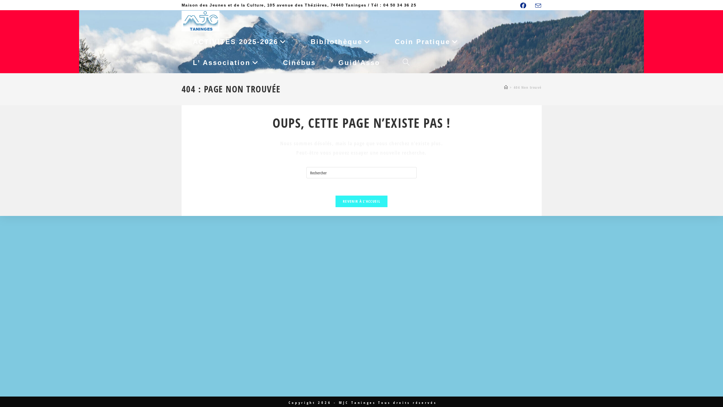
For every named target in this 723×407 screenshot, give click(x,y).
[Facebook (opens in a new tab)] (526, 5)
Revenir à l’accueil (361, 201)
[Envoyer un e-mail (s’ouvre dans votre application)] (537, 6)
